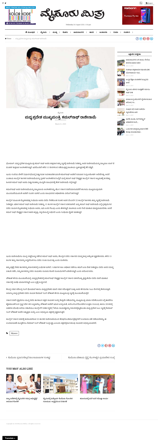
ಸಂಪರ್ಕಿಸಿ (127, 32)
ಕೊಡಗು (65, 32)
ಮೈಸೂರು (43, 32)
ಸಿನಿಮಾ (115, 32)
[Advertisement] (60, 144)
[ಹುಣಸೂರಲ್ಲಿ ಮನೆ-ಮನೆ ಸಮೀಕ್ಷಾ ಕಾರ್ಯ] (97, 393)
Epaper (150, 3)
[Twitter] (5, 3)
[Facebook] (2, 3)
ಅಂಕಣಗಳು (103, 32)
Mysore (14, 333)
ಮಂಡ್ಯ (55, 32)
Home (9, 38)
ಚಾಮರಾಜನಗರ (79, 32)
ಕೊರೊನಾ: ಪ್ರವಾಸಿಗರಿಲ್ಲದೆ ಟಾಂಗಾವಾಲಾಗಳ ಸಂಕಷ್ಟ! (29, 357)
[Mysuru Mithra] (73, 18)
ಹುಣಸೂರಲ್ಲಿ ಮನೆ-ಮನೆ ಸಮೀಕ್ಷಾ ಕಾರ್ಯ (94, 398)
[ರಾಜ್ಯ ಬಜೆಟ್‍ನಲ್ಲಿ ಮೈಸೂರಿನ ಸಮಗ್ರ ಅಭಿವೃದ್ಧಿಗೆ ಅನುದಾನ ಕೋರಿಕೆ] (23, 393)
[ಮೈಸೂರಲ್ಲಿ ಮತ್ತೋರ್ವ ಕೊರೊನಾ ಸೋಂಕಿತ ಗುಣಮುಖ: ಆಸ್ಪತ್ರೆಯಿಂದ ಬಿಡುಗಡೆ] (60, 393)
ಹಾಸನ (91, 32)
